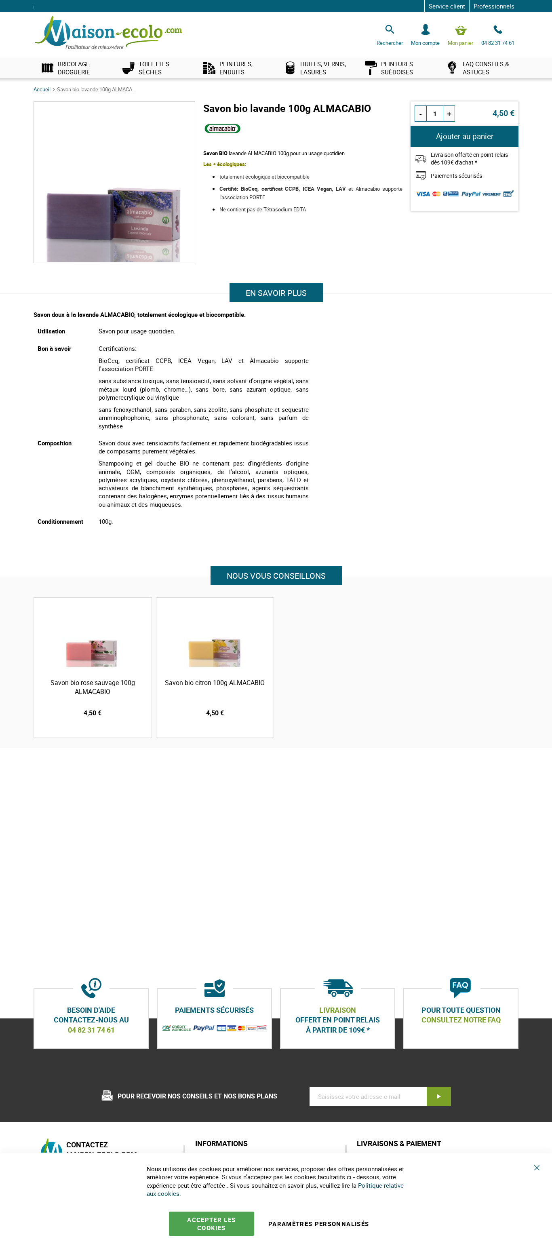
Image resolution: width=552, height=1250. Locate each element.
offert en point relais (337, 1020)
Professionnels (494, 6)
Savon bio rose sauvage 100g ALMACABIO (93, 687)
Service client (447, 6)
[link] (74, 68)
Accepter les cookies (211, 1224)
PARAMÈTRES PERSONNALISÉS (318, 1224)
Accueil (43, 89)
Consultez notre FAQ (461, 1020)
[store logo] (108, 33)
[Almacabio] (222, 135)
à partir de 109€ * (338, 1030)
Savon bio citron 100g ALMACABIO (215, 682)
